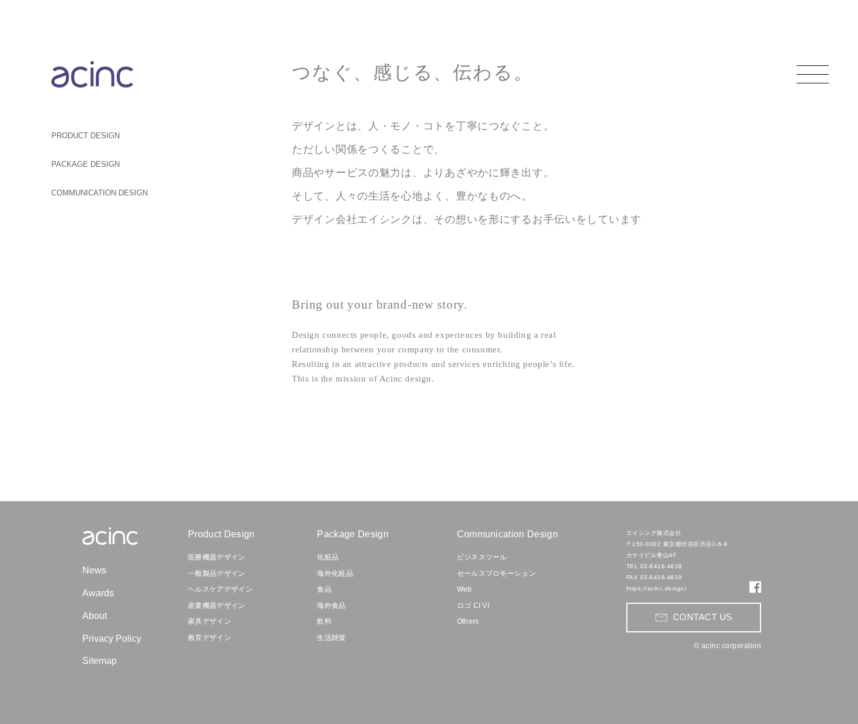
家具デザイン (209, 621)
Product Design (221, 534)
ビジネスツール (482, 557)
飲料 (324, 621)
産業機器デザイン (217, 605)
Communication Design (507, 534)
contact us (703, 617)
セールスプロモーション (496, 573)
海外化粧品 (335, 573)
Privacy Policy (111, 638)
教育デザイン (209, 638)
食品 (324, 589)
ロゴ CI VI (473, 605)
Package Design (352, 534)
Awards (98, 593)
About (94, 616)
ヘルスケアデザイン (220, 589)
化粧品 (328, 557)
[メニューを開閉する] (813, 74)
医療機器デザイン (217, 557)
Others (468, 621)
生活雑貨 (331, 638)
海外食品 (331, 605)
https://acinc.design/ (656, 588)
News (94, 570)
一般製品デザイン (217, 573)
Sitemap (99, 661)
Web (464, 589)
